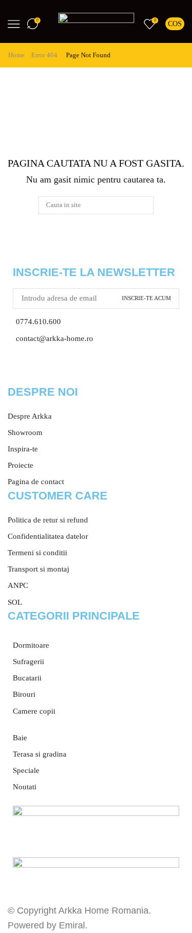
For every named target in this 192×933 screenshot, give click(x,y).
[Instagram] (48, 369)
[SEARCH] (144, 205)
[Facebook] (20, 369)
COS (175, 24)
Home (16, 55)
